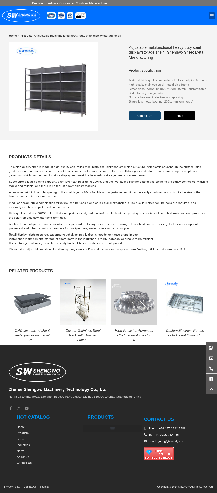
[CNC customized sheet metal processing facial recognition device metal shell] (32, 301)
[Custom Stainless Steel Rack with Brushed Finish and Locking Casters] (83, 301)
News (20, 451)
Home (13, 35)
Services (22, 439)
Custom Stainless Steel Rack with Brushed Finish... (83, 335)
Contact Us (144, 115)
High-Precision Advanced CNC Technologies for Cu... (134, 335)
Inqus (179, 115)
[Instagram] (19, 408)
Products (26, 35)
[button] (212, 15)
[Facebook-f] (11, 408)
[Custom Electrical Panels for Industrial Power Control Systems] (184, 301)
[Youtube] (27, 408)
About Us (23, 456)
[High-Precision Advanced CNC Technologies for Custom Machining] (134, 301)
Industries (23, 445)
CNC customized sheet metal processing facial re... (32, 335)
